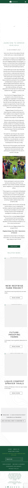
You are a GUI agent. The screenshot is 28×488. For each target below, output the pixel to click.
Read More (16, 297)
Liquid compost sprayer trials (14, 382)
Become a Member (19, 464)
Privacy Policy (14, 468)
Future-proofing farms (14, 334)
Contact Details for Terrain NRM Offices (13, 454)
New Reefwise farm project (14, 287)
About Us (16, 449)
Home (10, 449)
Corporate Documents (13, 466)
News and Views (13, 451)
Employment (7, 464)
